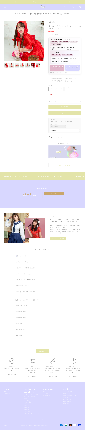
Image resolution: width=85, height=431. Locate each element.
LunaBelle (7, 393)
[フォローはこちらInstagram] (42, 419)
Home (6, 14)
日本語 (66, 6)
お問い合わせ (66, 393)
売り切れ (64, 113)
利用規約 (65, 397)
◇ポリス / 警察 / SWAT (29, 402)
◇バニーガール (28, 406)
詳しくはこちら (12, 374)
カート (45, 397)
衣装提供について (67, 401)
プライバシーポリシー (69, 399)
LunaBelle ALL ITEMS (19, 14)
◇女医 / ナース (27, 409)
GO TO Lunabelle (58, 238)
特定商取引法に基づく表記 (70, 395)
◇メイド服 (26, 400)
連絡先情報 (66, 403)
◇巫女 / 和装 (27, 411)
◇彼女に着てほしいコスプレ (31, 413)
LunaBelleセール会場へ (72, 68)
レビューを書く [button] (53, 194)
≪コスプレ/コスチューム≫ (31, 394)
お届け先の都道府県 (54, 124)
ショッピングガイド (68, 391)
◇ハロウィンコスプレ (29, 396)
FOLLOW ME (42, 351)
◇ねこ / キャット (28, 408)
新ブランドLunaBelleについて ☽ (42, 2)
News (44, 391)
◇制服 (25, 398)
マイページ (46, 393)
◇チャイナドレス (28, 404)
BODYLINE (6, 391)
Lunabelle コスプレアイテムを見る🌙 (43, 176)
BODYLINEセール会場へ (57, 68)
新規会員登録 (46, 395)
